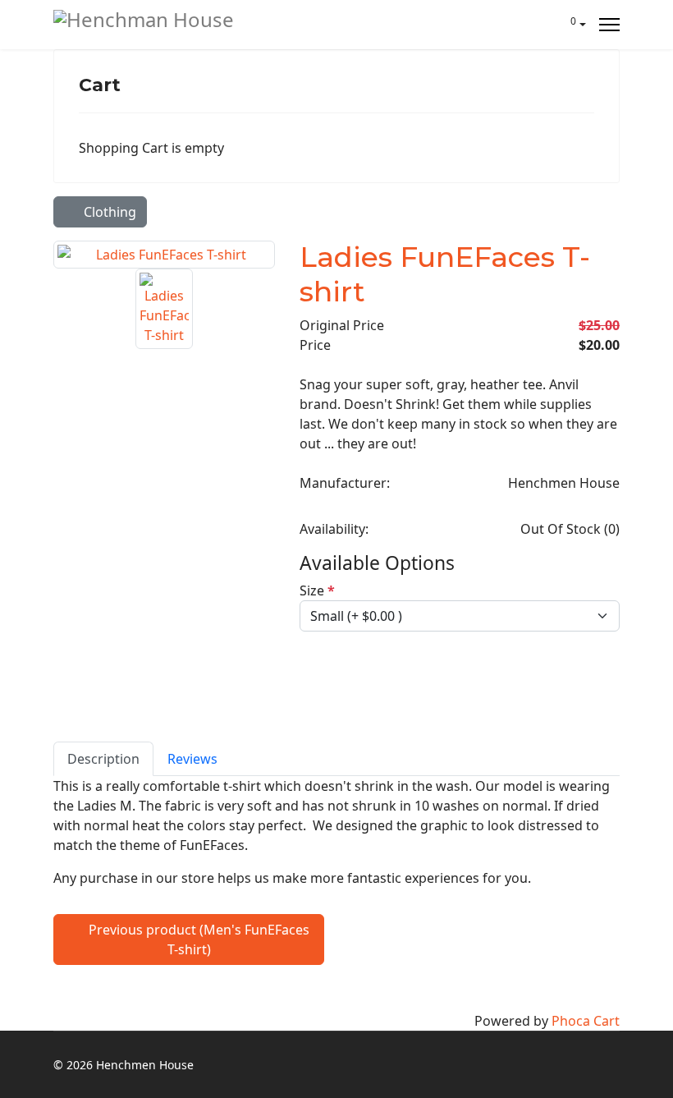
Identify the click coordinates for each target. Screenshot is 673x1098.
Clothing (108, 212)
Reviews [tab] (192, 759)
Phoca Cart (586, 1021)
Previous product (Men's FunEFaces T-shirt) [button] (197, 939)
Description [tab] (103, 759)
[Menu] (609, 24)
